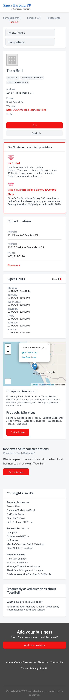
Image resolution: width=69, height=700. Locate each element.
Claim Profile (18, 432)
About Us (43, 662)
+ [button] (8, 346)
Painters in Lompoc (17, 562)
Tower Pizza (13, 506)
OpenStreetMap (47, 384)
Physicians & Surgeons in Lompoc (25, 570)
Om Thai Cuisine (16, 518)
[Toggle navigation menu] (64, 6)
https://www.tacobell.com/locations (26, 109)
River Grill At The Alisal (19, 548)
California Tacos (15, 514)
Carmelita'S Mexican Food (21, 510)
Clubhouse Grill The (18, 536)
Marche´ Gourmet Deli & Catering (25, 544)
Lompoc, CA (34, 17)
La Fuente (12, 540)
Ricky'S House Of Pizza (19, 521)
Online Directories (25, 662)
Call (35, 125)
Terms (24, 668)
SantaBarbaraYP (12, 17)
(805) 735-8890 (29, 352)
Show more (14, 265)
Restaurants (53, 17)
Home (9, 662)
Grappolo (12, 532)
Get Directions (29, 357)
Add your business (34, 645)
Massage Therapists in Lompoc (24, 566)
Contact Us (56, 662)
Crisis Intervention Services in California (29, 574)
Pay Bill (44, 668)
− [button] (8, 351)
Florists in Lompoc (17, 558)
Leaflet (35, 384)
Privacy (34, 668)
